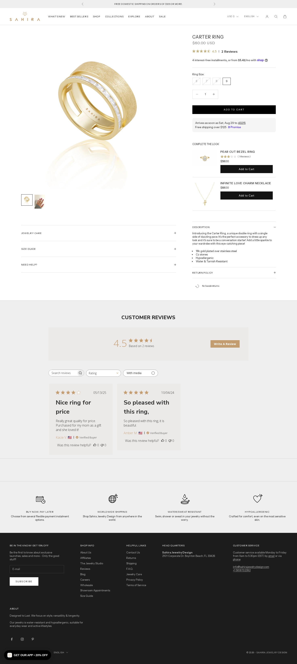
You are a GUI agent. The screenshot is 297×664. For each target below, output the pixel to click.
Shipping (131, 563)
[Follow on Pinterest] (33, 639)
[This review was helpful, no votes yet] (94, 445)
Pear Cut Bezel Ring (237, 152)
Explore (134, 16)
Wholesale (86, 585)
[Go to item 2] (39, 201)
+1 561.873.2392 (242, 570)
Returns (131, 557)
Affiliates (85, 557)
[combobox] (103, 373)
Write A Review (225, 344)
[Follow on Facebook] (12, 639)
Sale (162, 16)
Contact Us (133, 552)
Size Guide (86, 595)
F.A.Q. (129, 568)
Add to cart (234, 109)
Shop (96, 16)
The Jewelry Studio (91, 563)
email (271, 555)
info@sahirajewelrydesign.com (251, 566)
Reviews (85, 568)
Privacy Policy (134, 579)
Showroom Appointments (95, 590)
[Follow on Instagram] (22, 639)
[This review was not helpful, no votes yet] (102, 445)
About (149, 16)
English (249, 16)
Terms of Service (136, 585)
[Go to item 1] (27, 200)
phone (236, 559)
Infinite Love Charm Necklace (245, 183)
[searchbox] (63, 373)
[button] (27, 655)
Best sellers (79, 16)
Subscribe (24, 581)
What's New (56, 16)
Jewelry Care (134, 574)
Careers (85, 579)
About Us (85, 552)
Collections (114, 16)
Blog (82, 574)
